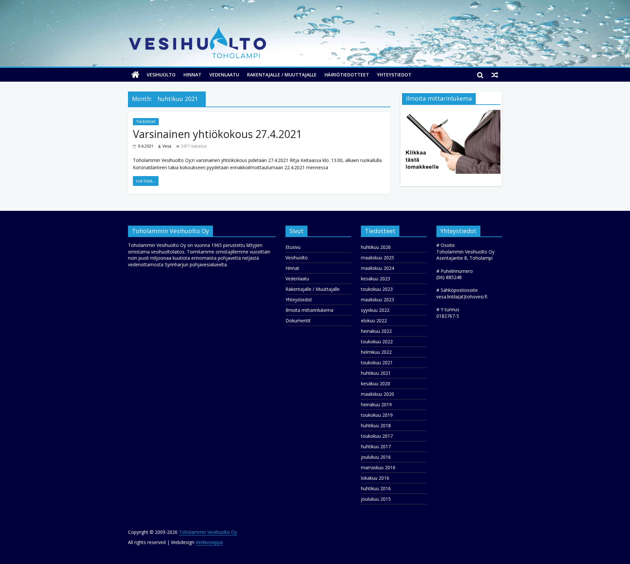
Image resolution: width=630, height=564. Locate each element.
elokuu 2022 (374, 320)
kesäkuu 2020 (375, 383)
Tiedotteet (146, 121)
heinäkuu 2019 (376, 404)
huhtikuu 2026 (376, 247)
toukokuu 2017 (377, 436)
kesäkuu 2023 (375, 278)
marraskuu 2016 (378, 467)
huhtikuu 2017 (376, 446)
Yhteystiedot (394, 74)
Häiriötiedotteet (347, 74)
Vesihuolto (161, 74)
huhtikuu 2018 (376, 425)
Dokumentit (298, 320)
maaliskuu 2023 (377, 299)
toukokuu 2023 (377, 289)
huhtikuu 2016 (376, 488)
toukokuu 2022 (377, 341)
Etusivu (293, 247)
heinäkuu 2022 (376, 331)
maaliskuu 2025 (377, 257)
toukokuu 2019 (377, 415)
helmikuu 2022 (376, 352)
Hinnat (192, 74)
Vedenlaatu (224, 74)
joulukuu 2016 (376, 457)
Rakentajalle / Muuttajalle (282, 74)
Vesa (166, 146)
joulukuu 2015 (376, 499)
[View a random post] (495, 75)
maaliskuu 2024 (377, 268)
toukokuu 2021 (377, 362)
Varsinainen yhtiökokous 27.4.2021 (217, 134)
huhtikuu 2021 (376, 373)
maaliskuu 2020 (377, 394)
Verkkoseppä (209, 542)
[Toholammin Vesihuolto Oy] (135, 75)
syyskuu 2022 (375, 310)
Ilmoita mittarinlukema (309, 310)
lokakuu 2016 (375, 478)
